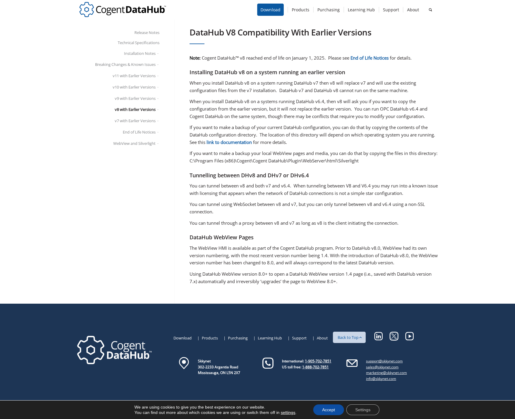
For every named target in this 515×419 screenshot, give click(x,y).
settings (288, 412)
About (322, 338)
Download (182, 338)
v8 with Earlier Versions (135, 109)
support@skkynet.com (384, 361)
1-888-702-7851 (315, 367)
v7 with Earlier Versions (135, 120)
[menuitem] (272, 9)
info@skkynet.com (381, 378)
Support (299, 338)
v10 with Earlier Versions (134, 87)
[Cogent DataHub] (122, 9)
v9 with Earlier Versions (135, 98)
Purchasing (238, 338)
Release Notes (146, 32)
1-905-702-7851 (318, 361)
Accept (328, 409)
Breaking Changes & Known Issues (125, 64)
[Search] (430, 9)
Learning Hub (270, 338)
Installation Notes (140, 53)
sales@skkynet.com (382, 367)
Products (210, 338)
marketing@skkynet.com (386, 372)
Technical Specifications (138, 42)
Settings (362, 409)
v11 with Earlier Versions (134, 75)
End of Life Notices (139, 132)
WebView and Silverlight (134, 143)
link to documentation (229, 142)
